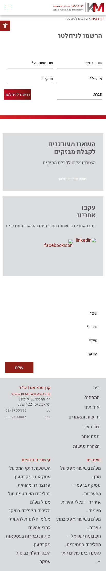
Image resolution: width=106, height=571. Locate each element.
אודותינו (92, 407)
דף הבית (98, 18)
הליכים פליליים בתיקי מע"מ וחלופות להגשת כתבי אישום (29, 519)
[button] (72, 179)
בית (96, 387)
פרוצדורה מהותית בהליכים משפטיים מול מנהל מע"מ (29, 494)
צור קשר (91, 426)
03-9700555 (15, 416)
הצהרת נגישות (86, 446)
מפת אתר (91, 436)
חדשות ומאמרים (84, 417)
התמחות (92, 397)
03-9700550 (15, 410)
